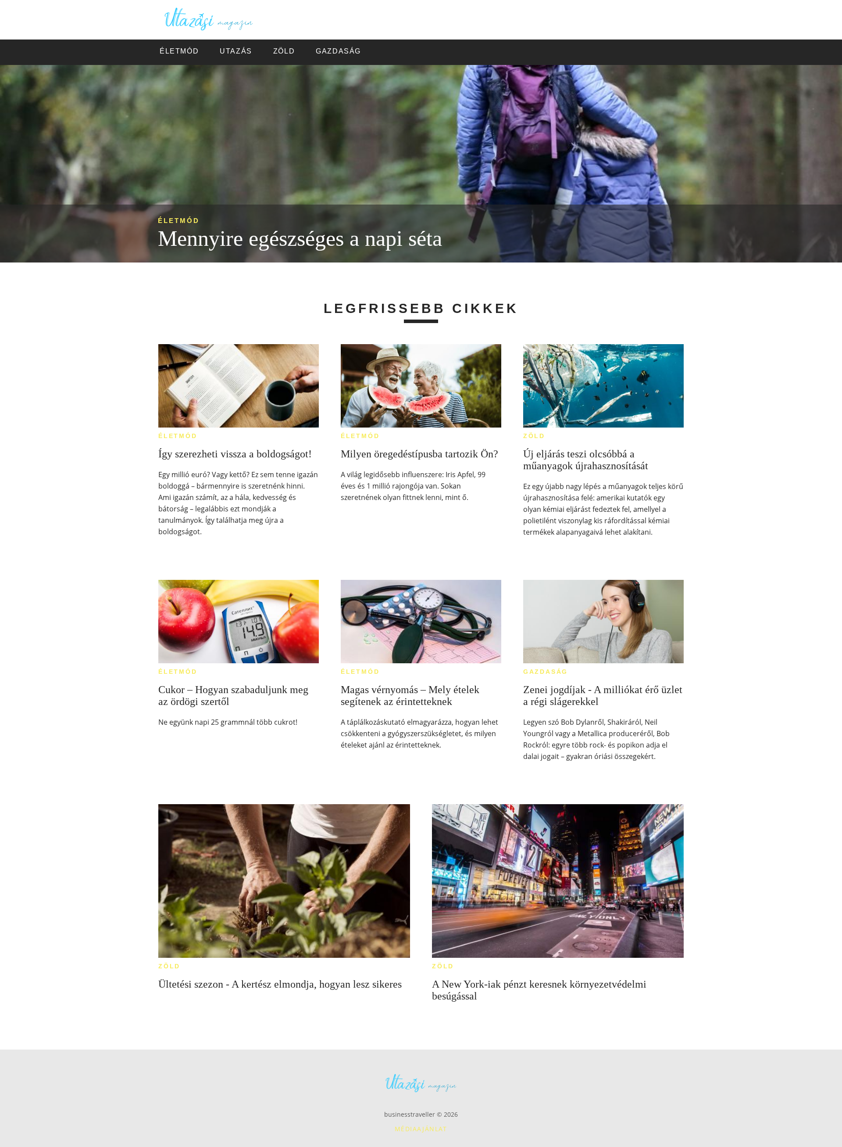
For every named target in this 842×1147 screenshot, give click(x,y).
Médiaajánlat (421, 1129)
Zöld (534, 435)
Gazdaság (545, 671)
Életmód (179, 220)
